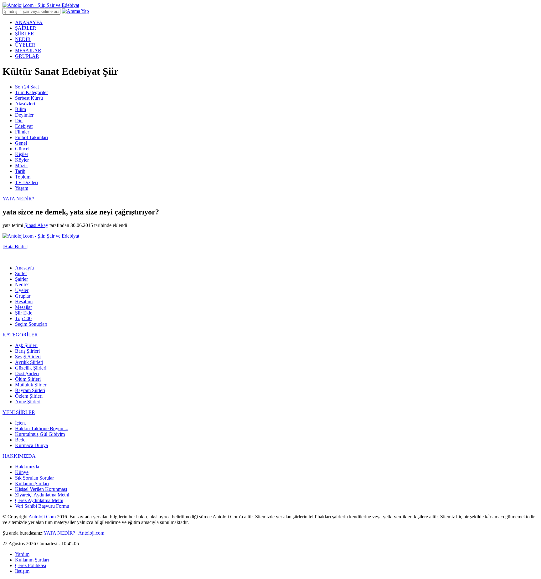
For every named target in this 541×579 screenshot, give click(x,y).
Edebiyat (24, 126)
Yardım (22, 554)
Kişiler (21, 154)
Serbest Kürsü (29, 98)
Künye (21, 472)
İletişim (22, 571)
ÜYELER (25, 45)
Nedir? (21, 284)
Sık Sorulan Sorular (34, 478)
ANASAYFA (29, 22)
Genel (21, 143)
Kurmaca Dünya (31, 445)
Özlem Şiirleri (29, 396)
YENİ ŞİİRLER (19, 412)
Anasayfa (24, 267)
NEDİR (23, 39)
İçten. (20, 422)
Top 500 (23, 318)
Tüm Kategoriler (31, 92)
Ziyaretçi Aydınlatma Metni (42, 494)
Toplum (22, 176)
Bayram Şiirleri (30, 390)
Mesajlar (23, 307)
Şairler (21, 279)
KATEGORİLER (20, 334)
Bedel (21, 439)
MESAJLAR (28, 50)
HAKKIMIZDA (19, 456)
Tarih (20, 171)
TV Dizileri (26, 182)
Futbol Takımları (31, 137)
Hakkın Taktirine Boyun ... (41, 428)
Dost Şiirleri (27, 373)
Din (19, 120)
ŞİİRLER (24, 33)
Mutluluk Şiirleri (31, 384)
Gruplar (22, 296)
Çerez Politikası (30, 565)
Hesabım (24, 301)
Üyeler (21, 290)
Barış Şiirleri (27, 351)
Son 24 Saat (27, 86)
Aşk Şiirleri (26, 345)
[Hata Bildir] (15, 246)
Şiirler (21, 273)
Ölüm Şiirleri (28, 379)
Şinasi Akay (36, 225)
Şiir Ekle (23, 312)
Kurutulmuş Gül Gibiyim (40, 434)
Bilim (20, 109)
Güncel (22, 148)
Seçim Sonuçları (31, 324)
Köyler (22, 160)
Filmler (22, 131)
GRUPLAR (27, 56)
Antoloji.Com (42, 516)
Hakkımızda (27, 466)
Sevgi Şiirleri (28, 356)
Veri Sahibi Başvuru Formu (42, 506)
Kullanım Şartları (32, 483)
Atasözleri (25, 103)
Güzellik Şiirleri (30, 367)
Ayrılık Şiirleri (29, 362)
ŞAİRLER (25, 28)
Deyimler (24, 115)
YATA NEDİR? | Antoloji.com (74, 533)
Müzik (21, 165)
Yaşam (21, 188)
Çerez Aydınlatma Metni (39, 500)
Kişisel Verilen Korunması (41, 489)
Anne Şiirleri (27, 401)
